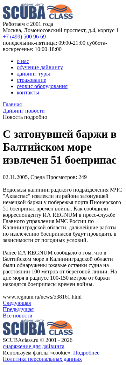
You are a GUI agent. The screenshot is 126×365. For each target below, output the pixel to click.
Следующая (17, 303)
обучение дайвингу (40, 67)
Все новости (18, 316)
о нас (23, 61)
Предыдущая (18, 309)
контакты (28, 92)
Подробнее (86, 353)
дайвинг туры (33, 74)
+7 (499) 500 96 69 (24, 37)
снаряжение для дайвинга (33, 346)
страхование (31, 80)
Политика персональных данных (42, 359)
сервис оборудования (42, 86)
